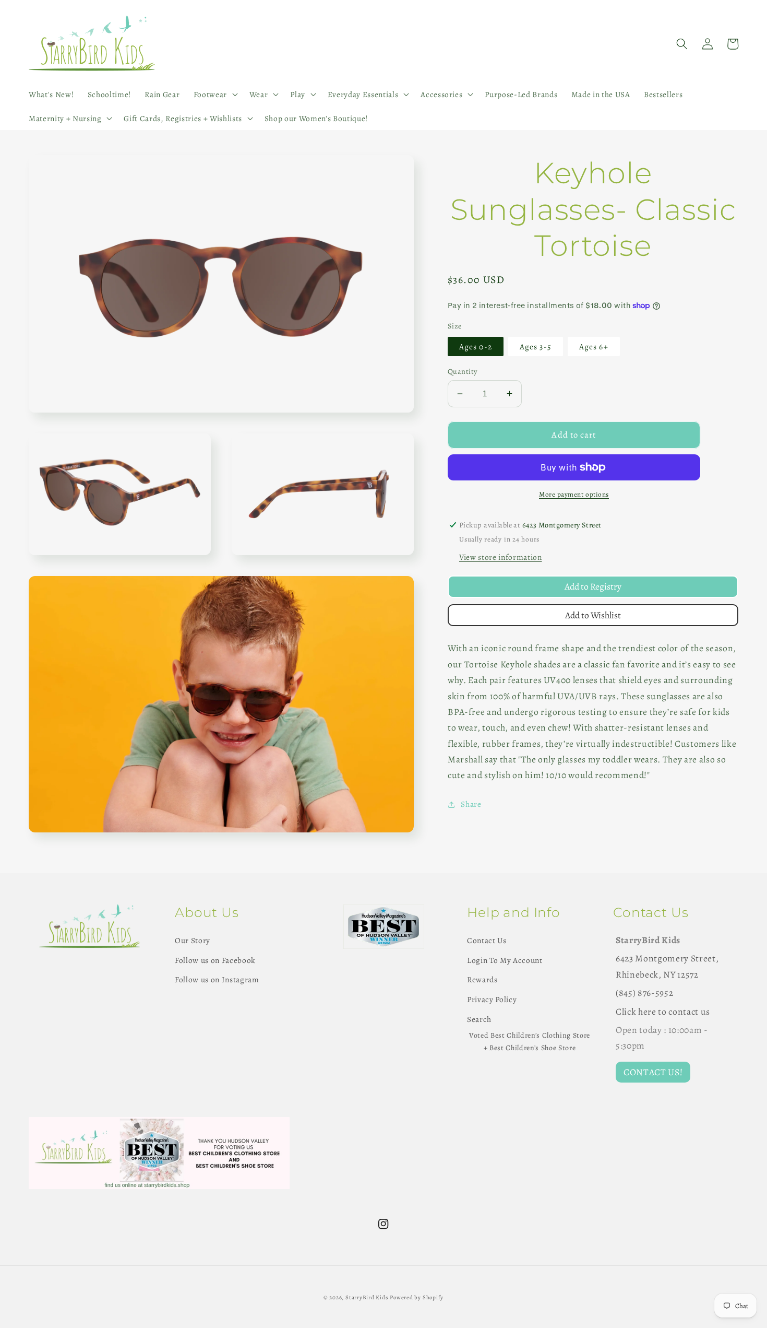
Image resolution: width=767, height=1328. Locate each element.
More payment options (574, 494)
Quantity (462, 371)
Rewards (482, 979)
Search (479, 1019)
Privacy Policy (492, 999)
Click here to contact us (663, 1011)
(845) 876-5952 (644, 992)
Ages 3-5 (536, 346)
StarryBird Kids (366, 1297)
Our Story (192, 940)
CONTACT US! (653, 1072)
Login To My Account (505, 960)
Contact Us (487, 940)
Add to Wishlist (593, 615)
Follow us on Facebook (215, 960)
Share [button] (471, 803)
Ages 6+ (593, 346)
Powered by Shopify (417, 1297)
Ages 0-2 (475, 346)
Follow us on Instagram (217, 979)
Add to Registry (593, 586)
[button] (214, 95)
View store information (500, 556)
